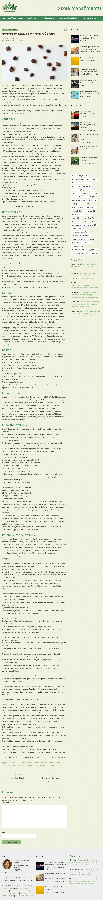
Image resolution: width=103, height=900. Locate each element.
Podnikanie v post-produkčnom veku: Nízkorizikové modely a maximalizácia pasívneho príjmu (90, 49)
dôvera (75, 183)
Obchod (23, 896)
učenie (75, 243)
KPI (85, 193)
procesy (76, 218)
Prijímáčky (27, 888)
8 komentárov (90, 152)
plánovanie (59, 763)
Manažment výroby (10, 29)
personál (91, 211)
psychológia (88, 218)
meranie (92, 200)
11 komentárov (91, 130)
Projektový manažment (68, 18)
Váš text (5, 803)
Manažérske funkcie (15, 18)
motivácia (84, 204)
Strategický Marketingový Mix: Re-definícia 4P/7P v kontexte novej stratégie (90, 94)
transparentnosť (79, 239)
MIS (74, 204)
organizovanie (47, 763)
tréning (92, 239)
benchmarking (13, 763)
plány (88, 214)
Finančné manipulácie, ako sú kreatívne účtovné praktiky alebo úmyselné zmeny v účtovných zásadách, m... (83, 862)
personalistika (78, 211)
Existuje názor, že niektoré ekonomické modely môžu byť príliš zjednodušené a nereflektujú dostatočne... (84, 294)
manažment (34, 763)
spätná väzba (78, 229)
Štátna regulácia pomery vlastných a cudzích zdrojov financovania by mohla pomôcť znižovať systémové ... (85, 276)
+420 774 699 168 (20, 870)
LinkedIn (4, 872)
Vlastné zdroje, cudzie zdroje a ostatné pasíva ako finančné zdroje (90, 137)
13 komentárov (91, 117)
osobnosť (91, 207)
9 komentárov (91, 142)
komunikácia (78, 190)
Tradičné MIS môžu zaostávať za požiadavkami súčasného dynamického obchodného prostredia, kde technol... (86, 313)
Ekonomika (19, 891)
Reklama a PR (20, 886)
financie (86, 183)
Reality (11, 888)
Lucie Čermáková (57, 881)
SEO (13, 886)
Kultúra (11, 896)
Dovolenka (29, 896)
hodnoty (76, 186)
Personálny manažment (19, 880)
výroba (43, 765)
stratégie (29, 765)
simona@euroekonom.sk (22, 865)
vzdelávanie (53, 765)
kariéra (87, 186)
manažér (90, 197)
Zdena (6, 38)
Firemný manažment (47, 18)
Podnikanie (5, 891)
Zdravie (26, 891)
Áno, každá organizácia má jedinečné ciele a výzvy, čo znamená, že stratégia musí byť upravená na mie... (84, 266)
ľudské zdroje (92, 253)
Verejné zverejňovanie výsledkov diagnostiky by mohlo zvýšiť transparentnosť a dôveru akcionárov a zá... (85, 285)
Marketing (5, 896)
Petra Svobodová (57, 867)
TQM (36, 765)
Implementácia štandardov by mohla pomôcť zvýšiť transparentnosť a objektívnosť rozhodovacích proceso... (84, 881)
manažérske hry (78, 200)
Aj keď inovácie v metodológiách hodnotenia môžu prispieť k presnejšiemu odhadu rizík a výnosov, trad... (85, 304)
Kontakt (30, 880)
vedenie (86, 243)
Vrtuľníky (28, 886)
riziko (95, 221)
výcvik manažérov (79, 250)
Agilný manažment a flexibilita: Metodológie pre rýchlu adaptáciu (90, 38)
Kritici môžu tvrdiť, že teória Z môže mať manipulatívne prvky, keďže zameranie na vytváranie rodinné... (84, 872)
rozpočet (92, 225)
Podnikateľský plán (13, 893)
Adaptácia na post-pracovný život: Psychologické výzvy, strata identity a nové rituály (89, 71)
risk (86, 221)
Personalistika (88, 18)
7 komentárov (92, 163)
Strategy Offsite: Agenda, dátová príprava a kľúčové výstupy (88, 82)
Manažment (31, 18)
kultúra (94, 193)
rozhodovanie (18, 765)
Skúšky (17, 896)
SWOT (4, 893)
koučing (76, 193)
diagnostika (92, 179)
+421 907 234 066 (20, 868)
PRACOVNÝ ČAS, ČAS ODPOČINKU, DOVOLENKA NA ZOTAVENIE (89, 125)
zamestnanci (77, 253)
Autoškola (5, 888)
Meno (4, 832)
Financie (12, 891)
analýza (83, 176)
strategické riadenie (80, 232)
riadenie (7, 765)
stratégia (76, 236)
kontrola (25, 763)
